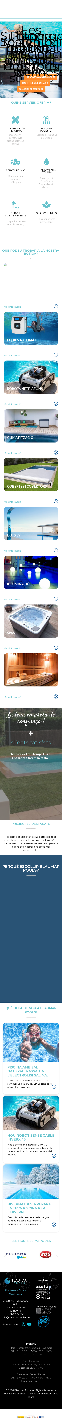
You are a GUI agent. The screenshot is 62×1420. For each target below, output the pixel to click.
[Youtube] (29, 1324)
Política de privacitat (39, 1393)
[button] (5, 1256)
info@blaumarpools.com (16, 1317)
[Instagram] (23, 1324)
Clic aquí (15, 139)
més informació (39, 83)
